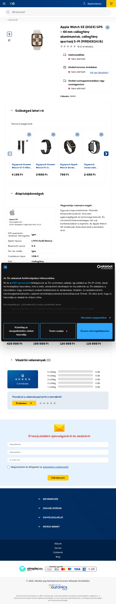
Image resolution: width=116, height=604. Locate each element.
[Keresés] (108, 12)
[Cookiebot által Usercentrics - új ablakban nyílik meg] (99, 267)
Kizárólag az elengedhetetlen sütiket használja (21, 331)
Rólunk (58, 543)
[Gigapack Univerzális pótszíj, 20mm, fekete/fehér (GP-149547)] (94, 147)
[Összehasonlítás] (29, 134)
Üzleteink (58, 552)
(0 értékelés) (85, 46)
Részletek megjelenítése (94, 317)
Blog (58, 556)
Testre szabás (56, 331)
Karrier (58, 548)
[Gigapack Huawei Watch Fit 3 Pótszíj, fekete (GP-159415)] (46, 147)
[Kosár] (111, 3)
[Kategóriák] (4, 3)
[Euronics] (11, 3)
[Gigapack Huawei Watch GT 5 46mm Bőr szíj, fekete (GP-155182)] (22, 147)
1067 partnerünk (21, 283)
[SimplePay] (58, 568)
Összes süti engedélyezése (95, 331)
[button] (99, 72)
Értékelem (21, 403)
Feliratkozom (58, 477)
